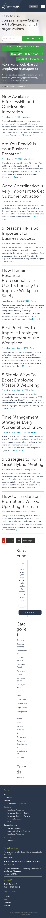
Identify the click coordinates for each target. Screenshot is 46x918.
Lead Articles (22, 704)
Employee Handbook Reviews (18, 816)
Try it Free (31, 38)
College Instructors (11, 825)
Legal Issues (22, 708)
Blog (9, 843)
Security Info (12, 840)
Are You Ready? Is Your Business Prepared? (19, 149)
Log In (33, 6)
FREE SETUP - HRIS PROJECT (26, 54)
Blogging (20, 640)
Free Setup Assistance (15, 810)
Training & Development (22, 744)
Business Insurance (29, 59)
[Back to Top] (37, 909)
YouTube (7, 905)
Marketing (21, 718)
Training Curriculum (14, 828)
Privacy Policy (26, 915)
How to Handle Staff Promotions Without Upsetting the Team (21, 501)
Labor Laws (21, 700)
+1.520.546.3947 (14, 887)
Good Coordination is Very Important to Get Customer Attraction (23, 191)
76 (19, 541)
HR (18, 692)
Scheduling (21, 733)
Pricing (6, 794)
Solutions (7, 807)
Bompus (20, 778)
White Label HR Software (16, 804)
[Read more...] (28, 135)
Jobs (19, 696)
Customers (8, 797)
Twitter (6, 899)
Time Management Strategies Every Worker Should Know (23, 422)
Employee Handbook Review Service (23, 47)
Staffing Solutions (14, 822)
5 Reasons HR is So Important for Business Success (20, 233)
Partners (7, 800)
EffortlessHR (11, 6)
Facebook (7, 902)
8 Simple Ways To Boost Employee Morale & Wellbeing (20, 380)
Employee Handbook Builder (18, 813)
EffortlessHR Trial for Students (18, 831)
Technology (22, 737)
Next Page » (28, 541)
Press (19, 722)
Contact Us (13, 884)
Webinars (21, 758)
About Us (7, 837)
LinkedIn (7, 896)
